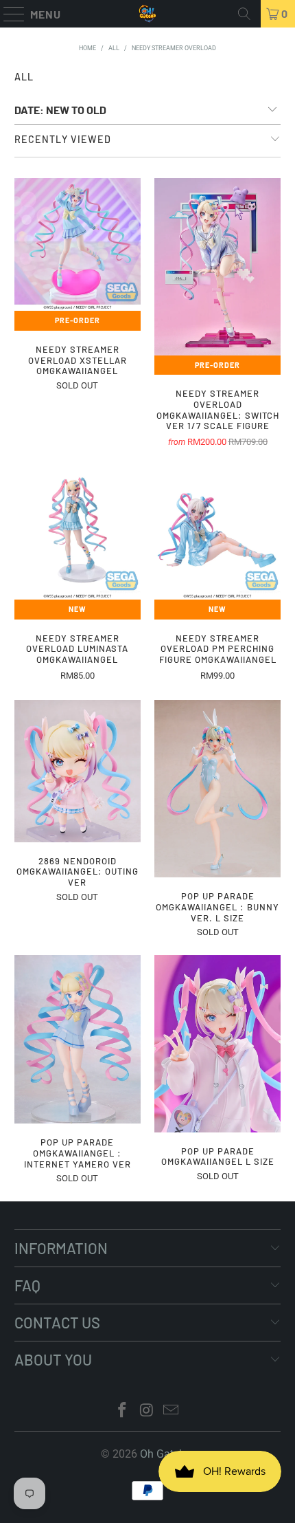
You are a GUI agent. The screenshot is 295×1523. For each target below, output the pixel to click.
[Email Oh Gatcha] (171, 1411)
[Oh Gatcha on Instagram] (147, 1411)
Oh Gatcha (165, 1453)
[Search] (244, 14)
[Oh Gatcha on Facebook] (122, 1411)
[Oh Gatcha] (148, 14)
